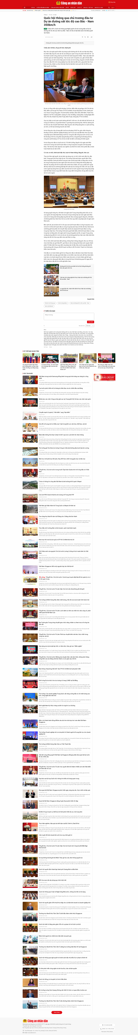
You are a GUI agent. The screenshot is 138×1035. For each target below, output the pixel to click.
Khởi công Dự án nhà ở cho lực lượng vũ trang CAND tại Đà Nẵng (58, 680)
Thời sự (33, 7)
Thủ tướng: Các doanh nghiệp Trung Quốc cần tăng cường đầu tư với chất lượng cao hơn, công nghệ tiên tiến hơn (64, 694)
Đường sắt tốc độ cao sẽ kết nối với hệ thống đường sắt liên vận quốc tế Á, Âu (65, 43)
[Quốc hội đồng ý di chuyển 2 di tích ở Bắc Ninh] (30, 982)
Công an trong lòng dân (57, 7)
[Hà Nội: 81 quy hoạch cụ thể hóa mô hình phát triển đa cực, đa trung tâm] (30, 815)
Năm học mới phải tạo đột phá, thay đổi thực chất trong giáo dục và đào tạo (62, 459)
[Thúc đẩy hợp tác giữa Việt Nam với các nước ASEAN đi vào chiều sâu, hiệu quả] (88, 358)
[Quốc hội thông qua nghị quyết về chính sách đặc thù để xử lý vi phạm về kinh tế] (30, 961)
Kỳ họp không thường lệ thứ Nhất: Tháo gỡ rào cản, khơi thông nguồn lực (61, 858)
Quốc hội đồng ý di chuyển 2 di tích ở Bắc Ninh (53, 979)
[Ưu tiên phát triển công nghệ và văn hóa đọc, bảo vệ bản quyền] (30, 972)
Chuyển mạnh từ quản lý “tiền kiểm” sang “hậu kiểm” (54, 412)
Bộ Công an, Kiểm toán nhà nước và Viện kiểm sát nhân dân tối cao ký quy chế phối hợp (106, 366)
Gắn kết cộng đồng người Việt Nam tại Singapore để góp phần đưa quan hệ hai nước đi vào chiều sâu (64, 756)
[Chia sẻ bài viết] (82, 37)
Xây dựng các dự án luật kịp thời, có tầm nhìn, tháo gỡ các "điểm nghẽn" (60, 646)
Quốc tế (79, 7)
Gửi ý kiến (90, 322)
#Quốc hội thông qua (50, 303)
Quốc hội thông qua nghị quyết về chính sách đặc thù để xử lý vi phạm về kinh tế (63, 957)
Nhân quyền (28, 10)
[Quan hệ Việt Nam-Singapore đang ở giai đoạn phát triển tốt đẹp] (30, 804)
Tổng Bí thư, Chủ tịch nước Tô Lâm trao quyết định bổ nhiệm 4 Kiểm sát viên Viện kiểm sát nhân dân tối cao (65, 767)
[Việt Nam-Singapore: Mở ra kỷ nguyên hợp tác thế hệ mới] (30, 570)
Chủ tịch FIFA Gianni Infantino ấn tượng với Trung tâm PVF (56, 495)
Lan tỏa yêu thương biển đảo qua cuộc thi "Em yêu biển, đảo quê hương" (61, 1012)
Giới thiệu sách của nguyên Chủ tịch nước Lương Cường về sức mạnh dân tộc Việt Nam (63, 552)
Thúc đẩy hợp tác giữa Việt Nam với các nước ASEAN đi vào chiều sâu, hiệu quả (87, 366)
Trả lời (50, 347)
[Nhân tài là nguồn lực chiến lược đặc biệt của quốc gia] (30, 939)
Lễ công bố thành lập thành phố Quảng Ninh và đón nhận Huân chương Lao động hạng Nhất (30, 367)
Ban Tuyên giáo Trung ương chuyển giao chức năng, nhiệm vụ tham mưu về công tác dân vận (64, 623)
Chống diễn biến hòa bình (43, 7)
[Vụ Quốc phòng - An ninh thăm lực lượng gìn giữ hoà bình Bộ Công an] (50, 358)
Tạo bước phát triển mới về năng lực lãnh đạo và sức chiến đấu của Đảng (61, 388)
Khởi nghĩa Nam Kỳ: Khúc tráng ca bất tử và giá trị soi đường (57, 705)
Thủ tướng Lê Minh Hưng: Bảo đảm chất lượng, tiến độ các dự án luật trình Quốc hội (64, 600)
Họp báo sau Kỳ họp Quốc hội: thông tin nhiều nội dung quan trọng (59, 778)
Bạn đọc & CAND (99, 7)
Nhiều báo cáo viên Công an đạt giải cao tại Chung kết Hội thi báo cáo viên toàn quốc (65, 399)
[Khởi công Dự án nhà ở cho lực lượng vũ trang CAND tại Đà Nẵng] (30, 684)
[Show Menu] (25, 7)
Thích (46, 347)
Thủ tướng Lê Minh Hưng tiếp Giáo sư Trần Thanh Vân (55, 744)
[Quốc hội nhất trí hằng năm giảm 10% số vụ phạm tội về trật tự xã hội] (30, 927)
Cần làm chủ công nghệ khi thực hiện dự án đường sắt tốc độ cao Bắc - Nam (76, 278)
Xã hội (67, 7)
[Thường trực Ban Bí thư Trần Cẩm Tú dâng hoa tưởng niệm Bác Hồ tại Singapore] (30, 950)
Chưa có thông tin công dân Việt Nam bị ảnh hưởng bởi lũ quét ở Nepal (60, 481)
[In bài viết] (88, 37)
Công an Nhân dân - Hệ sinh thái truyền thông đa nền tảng (69, 3)
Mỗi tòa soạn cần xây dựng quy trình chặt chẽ (52, 880)
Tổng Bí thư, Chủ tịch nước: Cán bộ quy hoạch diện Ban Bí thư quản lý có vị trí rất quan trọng (64, 578)
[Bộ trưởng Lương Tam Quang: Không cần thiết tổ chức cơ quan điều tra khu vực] (30, 993)
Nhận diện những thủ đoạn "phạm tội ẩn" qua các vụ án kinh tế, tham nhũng (61, 435)
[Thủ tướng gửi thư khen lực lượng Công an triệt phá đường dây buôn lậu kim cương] (30, 451)
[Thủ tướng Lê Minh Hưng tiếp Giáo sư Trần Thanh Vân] (30, 747)
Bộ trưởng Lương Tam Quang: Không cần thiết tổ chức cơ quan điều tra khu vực (63, 990)
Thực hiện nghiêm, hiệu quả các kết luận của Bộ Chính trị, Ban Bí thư (59, 823)
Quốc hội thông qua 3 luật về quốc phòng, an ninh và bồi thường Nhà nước (61, 1023)
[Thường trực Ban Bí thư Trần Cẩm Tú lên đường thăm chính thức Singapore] (30, 1004)
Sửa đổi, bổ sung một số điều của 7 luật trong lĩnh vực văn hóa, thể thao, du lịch (63, 424)
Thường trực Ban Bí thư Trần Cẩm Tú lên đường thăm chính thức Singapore (61, 1001)
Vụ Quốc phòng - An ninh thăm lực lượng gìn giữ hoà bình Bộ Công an (49, 366)
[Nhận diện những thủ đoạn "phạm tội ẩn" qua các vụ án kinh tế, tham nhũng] (30, 438)
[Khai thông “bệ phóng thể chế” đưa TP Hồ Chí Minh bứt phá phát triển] (30, 672)
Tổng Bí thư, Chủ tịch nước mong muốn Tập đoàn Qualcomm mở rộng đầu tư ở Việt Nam (64, 470)
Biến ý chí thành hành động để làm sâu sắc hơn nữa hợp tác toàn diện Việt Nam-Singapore (63, 721)
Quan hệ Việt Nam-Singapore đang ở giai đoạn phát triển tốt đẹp (58, 801)
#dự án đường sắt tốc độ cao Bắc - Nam (80, 303)
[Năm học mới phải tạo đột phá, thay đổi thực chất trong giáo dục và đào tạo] (30, 462)
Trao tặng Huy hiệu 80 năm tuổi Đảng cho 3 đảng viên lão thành (58, 516)
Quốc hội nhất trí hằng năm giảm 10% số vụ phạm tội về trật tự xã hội (60, 924)
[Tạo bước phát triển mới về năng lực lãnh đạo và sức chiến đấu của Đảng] (30, 391)
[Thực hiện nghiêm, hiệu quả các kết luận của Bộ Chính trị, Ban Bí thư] (30, 827)
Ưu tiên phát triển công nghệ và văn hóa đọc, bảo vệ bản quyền (58, 968)
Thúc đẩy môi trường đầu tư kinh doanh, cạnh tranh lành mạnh (57, 528)
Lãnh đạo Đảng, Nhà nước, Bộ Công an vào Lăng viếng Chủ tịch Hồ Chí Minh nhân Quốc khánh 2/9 (68, 367)
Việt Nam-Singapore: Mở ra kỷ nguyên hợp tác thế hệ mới (56, 566)
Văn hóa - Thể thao (88, 7)
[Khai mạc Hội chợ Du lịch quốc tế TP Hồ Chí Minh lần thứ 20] (30, 543)
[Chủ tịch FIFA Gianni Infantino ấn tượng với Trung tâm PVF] (30, 498)
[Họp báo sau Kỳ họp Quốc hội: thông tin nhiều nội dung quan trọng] (30, 782)
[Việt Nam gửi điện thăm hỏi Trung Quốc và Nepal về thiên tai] (30, 509)
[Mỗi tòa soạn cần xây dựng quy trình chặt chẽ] (30, 883)
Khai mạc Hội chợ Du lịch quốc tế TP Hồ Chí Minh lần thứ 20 (56, 539)
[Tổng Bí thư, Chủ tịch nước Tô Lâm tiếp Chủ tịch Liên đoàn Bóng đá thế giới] (30, 592)
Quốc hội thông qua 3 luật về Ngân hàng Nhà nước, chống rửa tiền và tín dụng (62, 892)
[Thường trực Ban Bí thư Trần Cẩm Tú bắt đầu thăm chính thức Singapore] (30, 917)
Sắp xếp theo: (82, 325)
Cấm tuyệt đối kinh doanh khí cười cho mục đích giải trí (55, 835)
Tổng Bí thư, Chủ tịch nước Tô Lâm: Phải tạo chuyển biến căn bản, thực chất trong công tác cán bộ (63, 635)
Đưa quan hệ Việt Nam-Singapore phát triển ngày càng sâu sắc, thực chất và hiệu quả (64, 790)
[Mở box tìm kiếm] (109, 7)
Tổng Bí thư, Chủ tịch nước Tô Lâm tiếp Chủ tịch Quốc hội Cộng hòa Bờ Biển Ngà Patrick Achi (63, 847)
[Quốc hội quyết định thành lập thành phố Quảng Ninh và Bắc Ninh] (30, 873)
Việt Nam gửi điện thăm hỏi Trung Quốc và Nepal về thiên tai (57, 505)
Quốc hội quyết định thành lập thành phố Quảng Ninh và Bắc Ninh (58, 869)
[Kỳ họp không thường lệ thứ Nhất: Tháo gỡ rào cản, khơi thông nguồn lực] (30, 861)
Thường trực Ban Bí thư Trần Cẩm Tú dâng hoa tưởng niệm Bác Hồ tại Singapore (63, 947)
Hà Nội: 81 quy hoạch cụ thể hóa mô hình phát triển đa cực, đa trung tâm (60, 812)
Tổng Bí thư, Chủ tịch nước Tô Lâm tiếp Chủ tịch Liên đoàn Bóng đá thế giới (61, 589)
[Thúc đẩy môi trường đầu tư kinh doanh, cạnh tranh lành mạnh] (30, 531)
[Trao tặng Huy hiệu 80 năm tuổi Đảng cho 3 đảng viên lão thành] (30, 520)
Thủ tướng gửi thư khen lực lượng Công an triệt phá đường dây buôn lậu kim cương (64, 448)
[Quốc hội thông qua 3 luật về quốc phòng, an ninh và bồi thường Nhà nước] (30, 1027)
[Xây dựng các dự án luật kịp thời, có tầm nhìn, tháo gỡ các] (30, 649)
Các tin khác (28, 373)
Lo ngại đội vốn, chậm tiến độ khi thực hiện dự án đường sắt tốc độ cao (75, 289)
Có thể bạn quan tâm (31, 351)
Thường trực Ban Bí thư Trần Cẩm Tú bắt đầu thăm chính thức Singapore (60, 913)
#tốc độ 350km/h (49, 306)
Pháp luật (73, 7)
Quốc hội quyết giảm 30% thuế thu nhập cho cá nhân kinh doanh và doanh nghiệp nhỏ (64, 902)
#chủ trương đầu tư (62, 303)
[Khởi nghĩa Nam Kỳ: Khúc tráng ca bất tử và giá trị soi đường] (30, 709)
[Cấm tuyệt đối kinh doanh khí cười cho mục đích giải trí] (30, 838)
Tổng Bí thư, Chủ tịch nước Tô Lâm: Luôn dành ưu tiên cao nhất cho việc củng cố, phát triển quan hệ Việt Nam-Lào (65, 611)
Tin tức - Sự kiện (52, 14)
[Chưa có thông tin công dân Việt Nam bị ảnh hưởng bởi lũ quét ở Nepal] (30, 485)
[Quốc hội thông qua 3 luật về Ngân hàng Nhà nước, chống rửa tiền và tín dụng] (30, 895)
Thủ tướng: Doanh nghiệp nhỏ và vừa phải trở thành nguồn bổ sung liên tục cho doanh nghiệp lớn (64, 733)
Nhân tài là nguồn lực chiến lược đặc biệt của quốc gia (55, 936)
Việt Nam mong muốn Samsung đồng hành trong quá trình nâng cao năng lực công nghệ (63, 377)
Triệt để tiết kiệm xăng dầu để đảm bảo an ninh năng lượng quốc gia (78, 10)
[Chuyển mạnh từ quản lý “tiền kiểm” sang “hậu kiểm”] (30, 416)
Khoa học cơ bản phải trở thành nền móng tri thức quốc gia (47, 10)
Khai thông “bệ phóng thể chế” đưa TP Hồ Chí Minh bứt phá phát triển (60, 669)
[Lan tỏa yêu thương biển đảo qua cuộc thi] (30, 1015)
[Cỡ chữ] (85, 37)
